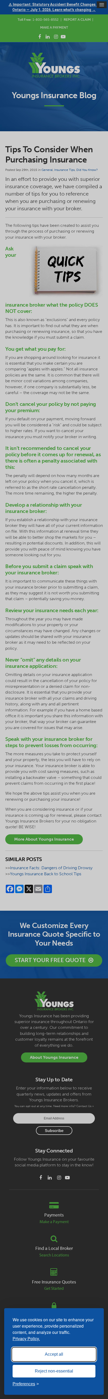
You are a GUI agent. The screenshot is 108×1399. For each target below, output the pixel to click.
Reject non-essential (54, 1371)
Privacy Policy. (26, 1338)
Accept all (54, 1354)
